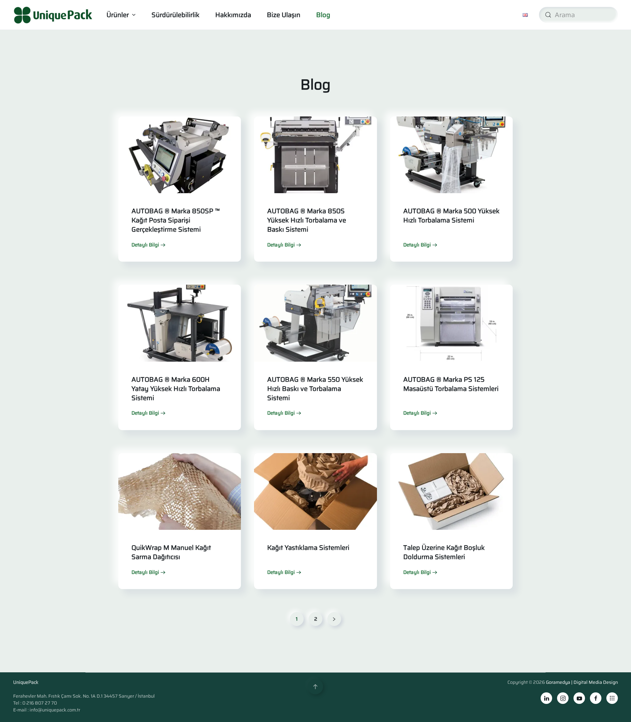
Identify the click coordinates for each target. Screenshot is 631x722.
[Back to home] (54, 15)
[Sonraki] (334, 619)
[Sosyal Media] (612, 698)
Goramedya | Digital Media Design (582, 682)
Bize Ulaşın (283, 15)
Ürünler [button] (117, 15)
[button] (315, 686)
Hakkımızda (233, 15)
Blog (323, 15)
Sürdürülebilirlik (175, 15)
